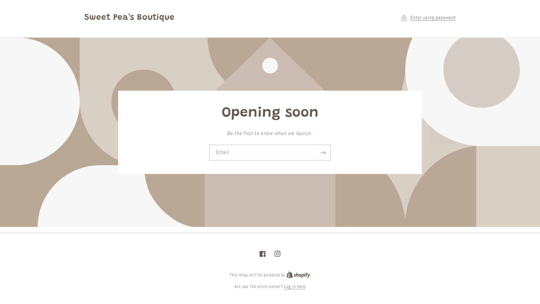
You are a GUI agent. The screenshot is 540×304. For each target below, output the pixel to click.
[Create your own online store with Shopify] (298, 275)
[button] (428, 18)
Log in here (294, 286)
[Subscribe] (323, 152)
